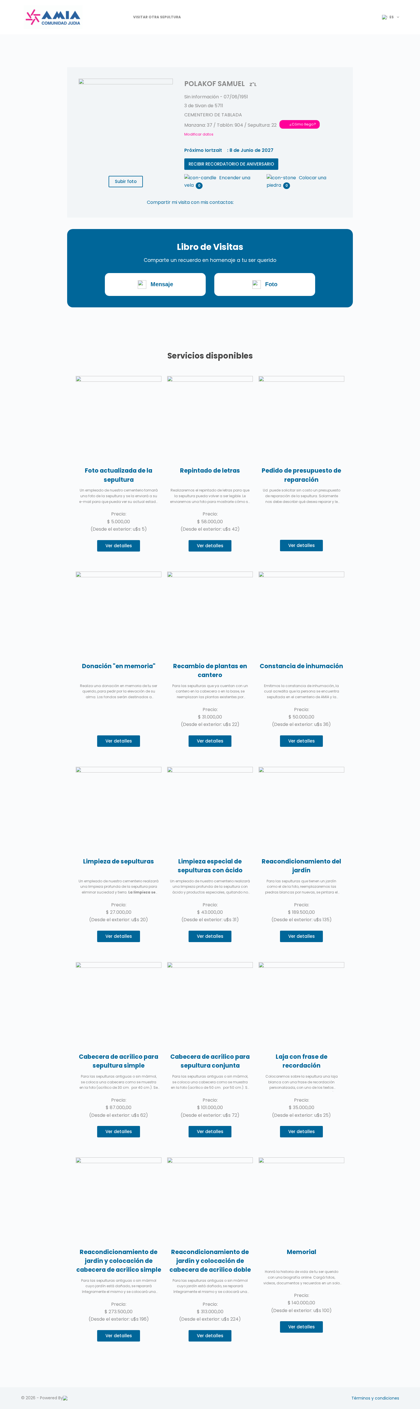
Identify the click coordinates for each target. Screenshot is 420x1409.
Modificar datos (198, 134)
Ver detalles (118, 546)
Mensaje (162, 284)
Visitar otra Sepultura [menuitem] (157, 17)
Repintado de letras (210, 470)
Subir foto (126, 181)
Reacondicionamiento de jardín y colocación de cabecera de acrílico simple (118, 1261)
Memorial (301, 1252)
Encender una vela (217, 178)
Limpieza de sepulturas (118, 861)
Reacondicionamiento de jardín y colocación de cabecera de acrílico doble (210, 1261)
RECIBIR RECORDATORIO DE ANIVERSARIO (231, 164)
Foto (271, 284)
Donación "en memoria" (118, 666)
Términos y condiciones (375, 1398)
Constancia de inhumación (301, 666)
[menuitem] (388, 17)
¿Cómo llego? (302, 124)
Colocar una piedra (296, 178)
